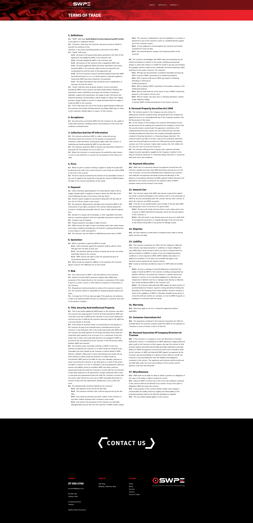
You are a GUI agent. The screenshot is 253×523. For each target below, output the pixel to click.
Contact (132, 492)
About (131, 486)
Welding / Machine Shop (107, 486)
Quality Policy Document (77, 510)
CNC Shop (102, 484)
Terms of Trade (134, 494)
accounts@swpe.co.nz (76, 488)
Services (132, 489)
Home (131, 484)
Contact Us (126, 443)
